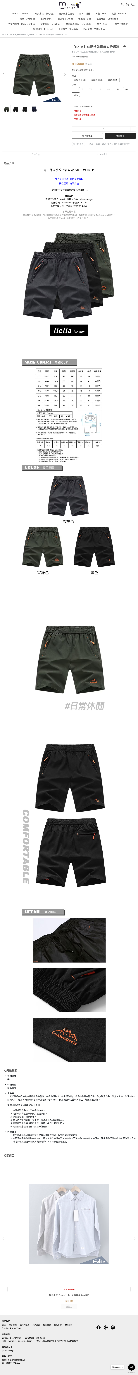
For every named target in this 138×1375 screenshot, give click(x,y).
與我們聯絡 (24, 1325)
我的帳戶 (36, 1325)
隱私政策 (58, 1325)
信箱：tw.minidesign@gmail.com (17, 1340)
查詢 (4, 1325)
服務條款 (68, 1325)
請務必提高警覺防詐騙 (11, 1328)
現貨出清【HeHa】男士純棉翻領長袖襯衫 (69, 1295)
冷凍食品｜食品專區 (68, 28)
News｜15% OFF (21, 13)
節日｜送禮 (84, 13)
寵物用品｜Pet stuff (43, 28)
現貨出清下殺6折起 (44, 13)
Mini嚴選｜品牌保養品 (94, 28)
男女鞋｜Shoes (65, 18)
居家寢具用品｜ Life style (78, 23)
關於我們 (13, 1325)
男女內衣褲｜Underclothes (21, 23)
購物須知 (47, 1325)
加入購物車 (87, 135)
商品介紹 (36, 154)
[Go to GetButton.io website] (131, 1372)
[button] (64, 74)
